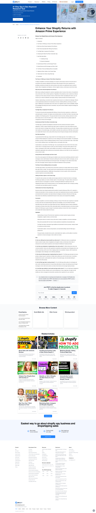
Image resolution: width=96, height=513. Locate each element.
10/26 (51, 471)
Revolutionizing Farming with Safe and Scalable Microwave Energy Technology (61, 493)
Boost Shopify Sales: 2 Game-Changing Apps (60, 466)
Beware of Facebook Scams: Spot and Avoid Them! (61, 481)
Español (37, 508)
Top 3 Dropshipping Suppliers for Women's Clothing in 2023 (24, 322)
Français (45, 508)
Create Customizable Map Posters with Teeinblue (61, 477)
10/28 (43, 471)
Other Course (44, 457)
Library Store (17, 457)
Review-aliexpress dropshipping (34, 473)
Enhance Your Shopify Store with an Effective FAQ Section (61, 469)
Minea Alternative (31, 463)
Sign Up (74, 292)
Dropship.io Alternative (32, 466)
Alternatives (30, 450)
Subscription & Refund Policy (73, 452)
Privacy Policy (71, 449)
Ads (15, 449)
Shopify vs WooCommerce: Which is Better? (61, 461)
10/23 (51, 473)
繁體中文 (23, 508)
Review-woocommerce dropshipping (34, 471)
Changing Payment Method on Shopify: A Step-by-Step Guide (60, 459)
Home (14, 24)
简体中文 (19, 508)
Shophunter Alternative (32, 468)
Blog (43, 450)
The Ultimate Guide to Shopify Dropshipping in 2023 (24, 326)
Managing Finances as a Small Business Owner (60, 474)
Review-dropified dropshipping (33, 470)
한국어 (27, 508)
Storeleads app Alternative (33, 458)
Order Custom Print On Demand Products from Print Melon (61, 452)
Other (43, 467)
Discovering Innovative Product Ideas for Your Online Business (61, 489)
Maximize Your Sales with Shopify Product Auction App (61, 472)
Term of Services (71, 450)
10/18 (51, 475)
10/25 (43, 473)
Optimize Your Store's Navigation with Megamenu (61, 484)
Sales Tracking (17, 452)
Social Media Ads (45, 455)
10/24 (47, 473)
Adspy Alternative (31, 465)
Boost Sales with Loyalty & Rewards (61, 491)
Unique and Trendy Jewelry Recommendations (23, 315)
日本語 (30, 508)
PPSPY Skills (17, 465)
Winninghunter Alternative (33, 457)
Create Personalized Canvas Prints (61, 479)
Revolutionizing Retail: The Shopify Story (61, 450)
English (16, 508)
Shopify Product (17, 455)
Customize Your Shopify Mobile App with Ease (61, 499)
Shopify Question (45, 458)
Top (93, 510)
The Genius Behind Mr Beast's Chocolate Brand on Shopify (60, 464)
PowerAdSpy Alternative (32, 481)
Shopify (17, 24)
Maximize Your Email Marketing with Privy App (61, 497)
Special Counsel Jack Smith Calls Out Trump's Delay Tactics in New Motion (61, 455)
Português (34, 508)
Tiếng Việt (49, 508)
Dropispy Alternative (32, 479)
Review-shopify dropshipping (33, 474)
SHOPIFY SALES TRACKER (46, 449)
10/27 (47, 471)
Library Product (17, 454)
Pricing (49, 1)
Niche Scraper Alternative (33, 452)
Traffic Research (17, 460)
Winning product (44, 460)
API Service (54, 1)
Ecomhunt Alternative (32, 455)
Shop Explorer (17, 458)
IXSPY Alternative (31, 460)
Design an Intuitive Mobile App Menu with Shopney (61, 486)
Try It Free (18, 19)
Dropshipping (44, 454)
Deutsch (41, 508)
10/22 (43, 475)
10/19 (47, 475)
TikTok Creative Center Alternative (34, 454)
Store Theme (17, 463)
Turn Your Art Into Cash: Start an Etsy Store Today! (24, 319)
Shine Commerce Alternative (33, 478)
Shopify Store (17, 462)
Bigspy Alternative (31, 476)
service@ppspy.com (72, 459)
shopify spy (30, 462)
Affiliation (70, 454)
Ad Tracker (17, 450)
